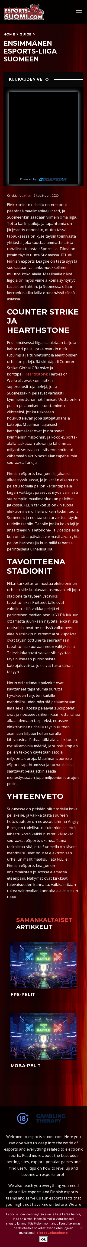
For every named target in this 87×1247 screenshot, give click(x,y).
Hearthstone (36, 374)
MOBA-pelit (25, 1065)
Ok (43, 1239)
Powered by (28, 179)
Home (9, 34)
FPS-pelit (22, 994)
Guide (25, 34)
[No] (81, 1227)
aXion (27, 195)
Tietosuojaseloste (52, 1232)
